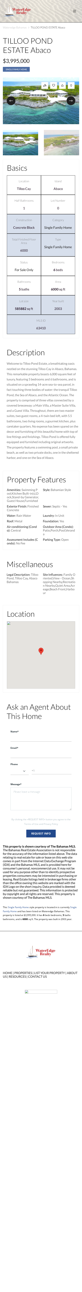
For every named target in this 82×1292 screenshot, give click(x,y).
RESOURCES (17, 976)
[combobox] (19, 771)
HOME (7, 973)
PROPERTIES (23, 973)
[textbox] (19, 771)
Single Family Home (16, 69)
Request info (41, 833)
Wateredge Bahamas (15, 27)
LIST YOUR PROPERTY (49, 973)
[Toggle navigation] (74, 11)
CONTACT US (37, 976)
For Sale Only (24, 270)
